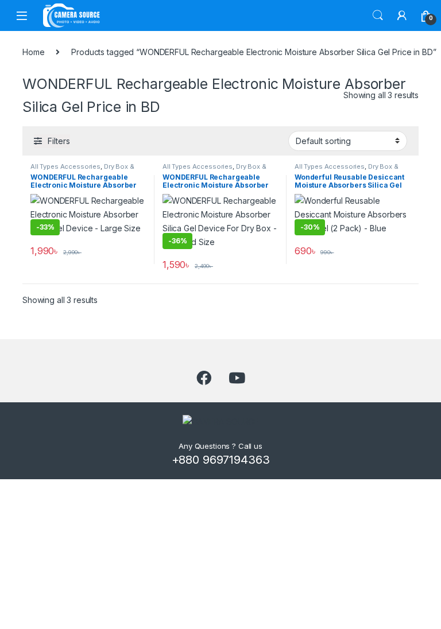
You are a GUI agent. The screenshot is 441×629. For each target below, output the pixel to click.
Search (378, 15)
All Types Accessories (65, 166)
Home (33, 52)
